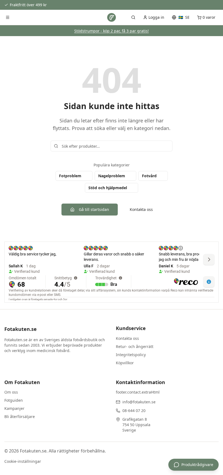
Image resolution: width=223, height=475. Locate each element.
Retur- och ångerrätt (134, 346)
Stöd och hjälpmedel (107, 187)
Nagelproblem (111, 175)
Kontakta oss (141, 209)
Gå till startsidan (94, 209)
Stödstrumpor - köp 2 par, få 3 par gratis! (111, 30)
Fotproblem (70, 175)
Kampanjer (14, 408)
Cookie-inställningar (22, 461)
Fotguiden (13, 400)
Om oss (11, 392)
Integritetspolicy (131, 354)
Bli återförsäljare (19, 416)
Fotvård (149, 175)
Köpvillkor (125, 362)
